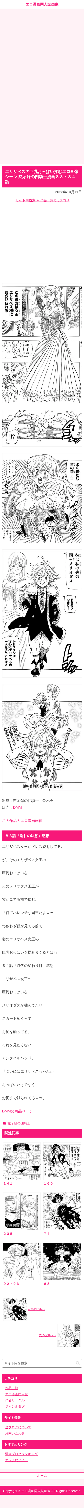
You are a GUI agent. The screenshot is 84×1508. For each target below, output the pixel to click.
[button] (77, 1363)
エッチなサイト (16, 1460)
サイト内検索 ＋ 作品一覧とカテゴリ (43, 200)
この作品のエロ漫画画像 (22, 821)
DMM (17, 807)
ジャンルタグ (15, 1406)
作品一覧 (11, 1388)
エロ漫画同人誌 (16, 1394)
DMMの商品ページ (17, 1111)
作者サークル (15, 1400)
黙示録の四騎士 (19, 1123)
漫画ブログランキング (21, 1454)
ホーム (42, 1475)
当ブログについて (18, 1427)
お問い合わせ (15, 1433)
